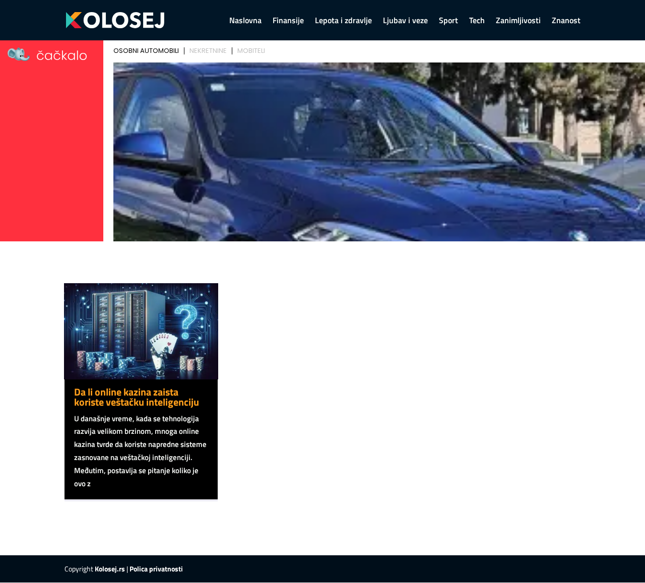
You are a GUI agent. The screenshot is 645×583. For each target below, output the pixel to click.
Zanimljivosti (518, 21)
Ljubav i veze (405, 21)
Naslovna (245, 21)
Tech (477, 21)
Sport (448, 21)
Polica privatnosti (156, 568)
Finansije (288, 21)
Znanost (566, 21)
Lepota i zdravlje (343, 21)
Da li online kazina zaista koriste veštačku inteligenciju (136, 397)
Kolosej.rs (110, 568)
